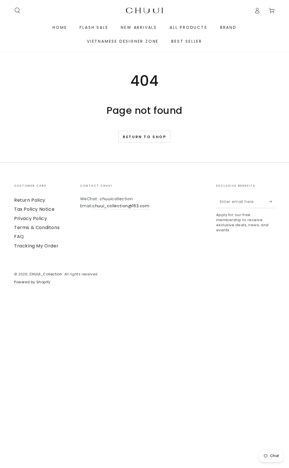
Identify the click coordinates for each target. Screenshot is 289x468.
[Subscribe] (271, 201)
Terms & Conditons (37, 227)
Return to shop (144, 137)
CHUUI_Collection (45, 274)
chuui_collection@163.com (120, 206)
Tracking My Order (36, 246)
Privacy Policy (30, 218)
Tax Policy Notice (34, 209)
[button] (17, 10)
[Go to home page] (144, 10)
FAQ (19, 236)
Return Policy (29, 200)
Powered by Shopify (32, 282)
